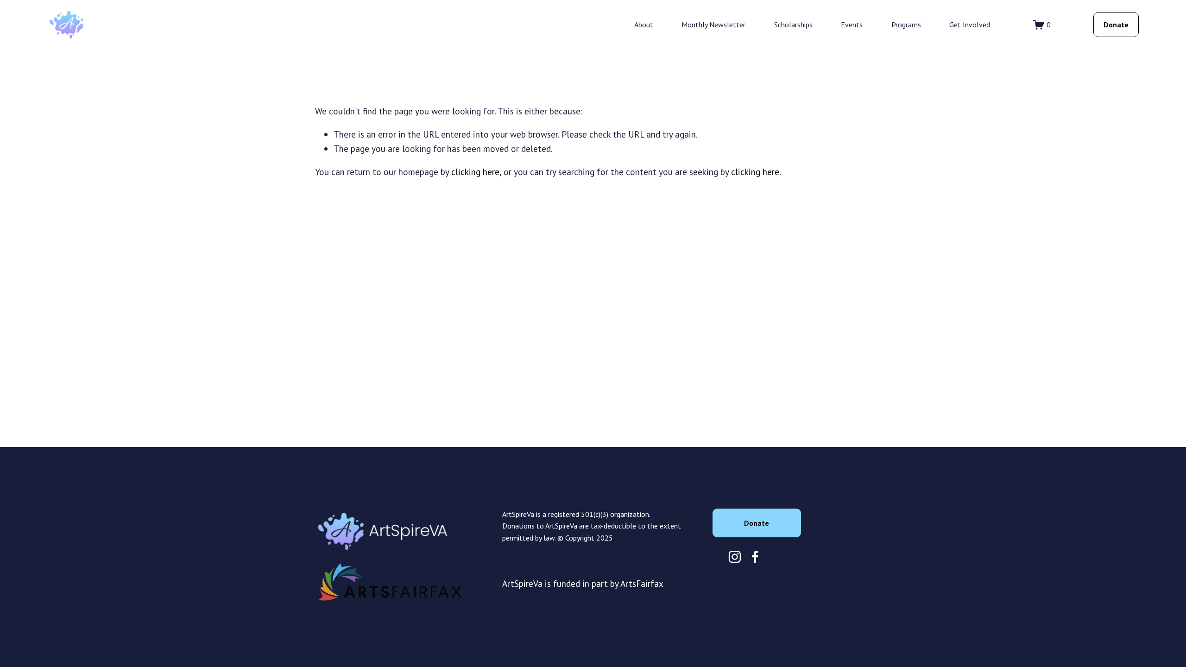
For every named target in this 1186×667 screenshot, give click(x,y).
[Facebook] (755, 556)
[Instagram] (734, 556)
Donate (1116, 24)
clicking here (475, 171)
